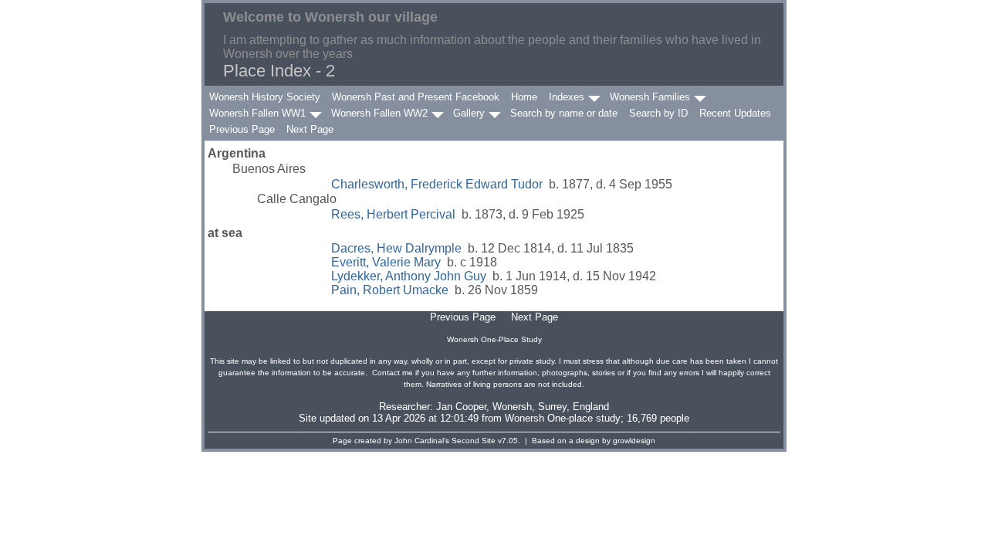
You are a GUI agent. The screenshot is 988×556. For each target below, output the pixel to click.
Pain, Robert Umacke (389, 290)
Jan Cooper (461, 406)
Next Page (309, 129)
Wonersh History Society (264, 97)
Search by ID (658, 113)
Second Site (474, 440)
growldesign (634, 440)
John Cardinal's (421, 440)
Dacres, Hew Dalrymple (396, 248)
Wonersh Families (650, 97)
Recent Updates (735, 113)
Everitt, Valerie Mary (386, 262)
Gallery (469, 113)
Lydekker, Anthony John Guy (408, 276)
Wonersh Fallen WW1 (257, 113)
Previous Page (242, 129)
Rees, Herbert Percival (393, 214)
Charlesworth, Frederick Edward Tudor (437, 184)
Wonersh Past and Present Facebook (415, 97)
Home (524, 97)
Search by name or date (564, 113)
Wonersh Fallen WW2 (379, 113)
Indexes (566, 97)
